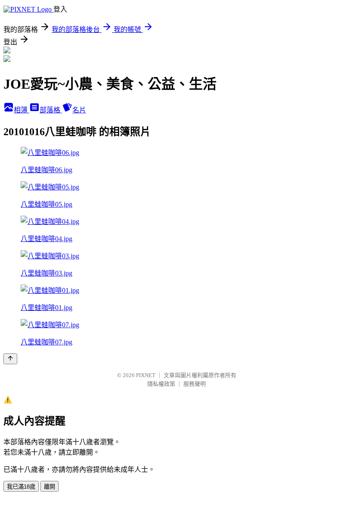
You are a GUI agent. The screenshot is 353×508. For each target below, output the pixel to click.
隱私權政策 (161, 384)
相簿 (21, 110)
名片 (79, 110)
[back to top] (10, 358)
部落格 (51, 110)
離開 (49, 486)
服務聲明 (194, 384)
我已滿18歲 (21, 486)
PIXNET (145, 375)
